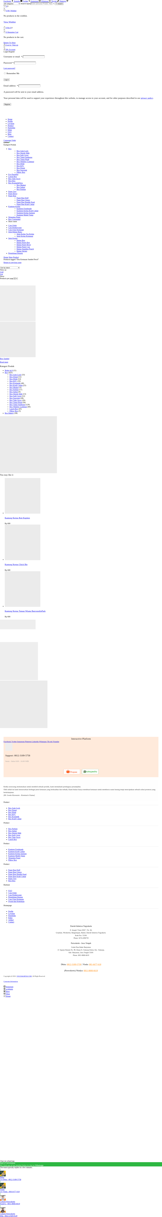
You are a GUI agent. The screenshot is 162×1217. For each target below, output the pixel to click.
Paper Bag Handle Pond (26, 202)
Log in (7, 80)
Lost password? (9, 68)
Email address (11, 86)
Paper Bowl (12, 194)
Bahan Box (21, 240)
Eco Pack (13, 174)
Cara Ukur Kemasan (16, 230)
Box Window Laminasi (25, 162)
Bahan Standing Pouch (25, 249)
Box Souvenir (22, 170)
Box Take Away (14, 179)
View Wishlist (10, 22)
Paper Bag (12, 196)
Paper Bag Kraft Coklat (25, 204)
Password (8, 63)
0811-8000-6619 (91, 970)
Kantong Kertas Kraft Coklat (27, 211)
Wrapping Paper (14, 217)
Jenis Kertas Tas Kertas (25, 234)
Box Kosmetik (15, 183)
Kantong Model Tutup (25, 215)
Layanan (11, 124)
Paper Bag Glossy (23, 200)
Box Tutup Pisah (23, 159)
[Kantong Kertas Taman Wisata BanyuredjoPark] (22, 606)
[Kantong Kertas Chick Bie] (22, 560)
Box (10, 149)
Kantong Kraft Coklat (16, 852)
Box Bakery (9, 413)
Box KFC (20, 166)
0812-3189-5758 (74, 964)
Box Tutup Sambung (24, 157)
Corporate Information (11, 981)
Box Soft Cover (22, 155)
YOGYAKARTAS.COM (24, 976)
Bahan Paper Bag (23, 243)
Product (11, 126)
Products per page (6, 278)
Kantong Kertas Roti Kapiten (17, 518)
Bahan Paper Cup (23, 247)
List (1, 274)
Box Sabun (21, 187)
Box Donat (21, 168)
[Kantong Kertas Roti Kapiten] (22, 513)
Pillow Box (21, 172)
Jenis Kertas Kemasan (25, 236)
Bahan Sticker (22, 251)
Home (10, 119)
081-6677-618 (95, 964)
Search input (25, 4)
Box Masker (21, 185)
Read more (4, 362)
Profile (10, 121)
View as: (3, 270)
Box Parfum (21, 189)
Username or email (13, 56)
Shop (11, 257)
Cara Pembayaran (15, 228)
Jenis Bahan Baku (15, 232)
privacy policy (147, 98)
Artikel (11, 920)
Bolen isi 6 (9, 370)
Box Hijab (20, 164)
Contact (11, 136)
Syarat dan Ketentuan (16, 901)
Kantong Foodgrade (24, 209)
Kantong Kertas (14, 206)
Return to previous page (12, 263)
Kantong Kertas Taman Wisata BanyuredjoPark (25, 611)
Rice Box (11, 181)
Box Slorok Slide (23, 153)
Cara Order (12, 225)
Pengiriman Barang (15, 253)
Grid (1, 272)
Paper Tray (12, 192)
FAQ (10, 132)
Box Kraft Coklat (16, 385)
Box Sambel (4, 359)
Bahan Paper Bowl (24, 245)
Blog (9, 134)
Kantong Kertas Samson (26, 213)
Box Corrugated (14, 219)
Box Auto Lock (22, 151)
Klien (10, 130)
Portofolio (11, 128)
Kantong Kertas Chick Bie (16, 564)
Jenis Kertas (12, 238)
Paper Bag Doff (22, 198)
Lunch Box (12, 177)
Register (7, 104)
